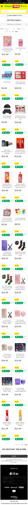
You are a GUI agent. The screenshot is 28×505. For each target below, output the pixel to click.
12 (13, 31)
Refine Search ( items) (14, 24)
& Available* (15, 15)
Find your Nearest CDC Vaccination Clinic (14, 2)
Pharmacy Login (14, 501)
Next (16, 31)
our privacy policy (7, 460)
